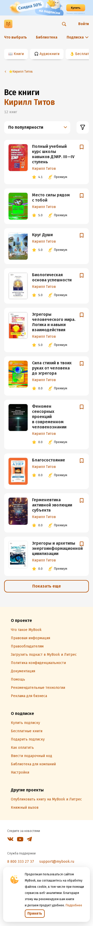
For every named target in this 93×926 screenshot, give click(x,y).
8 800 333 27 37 (20, 861)
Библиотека (46, 37)
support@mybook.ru (56, 861)
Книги (19, 54)
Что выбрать (15, 37)
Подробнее (74, 905)
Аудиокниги (49, 54)
